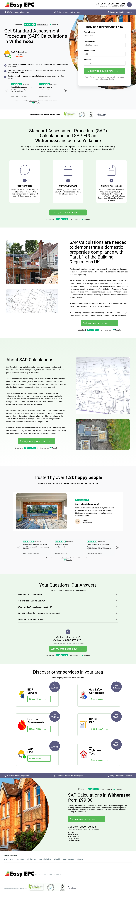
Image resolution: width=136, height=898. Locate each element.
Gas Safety (20, 859)
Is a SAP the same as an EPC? (31, 601)
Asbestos (80, 859)
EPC (5, 859)
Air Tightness (31, 859)
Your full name (89, 32)
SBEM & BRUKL (68, 859)
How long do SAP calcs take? (31, 619)
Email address (89, 41)
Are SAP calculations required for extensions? (39, 613)
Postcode (87, 60)
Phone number (89, 50)
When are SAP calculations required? (35, 607)
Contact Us (74, 306)
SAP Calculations (45, 859)
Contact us (75, 840)
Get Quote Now (104, 306)
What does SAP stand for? (30, 595)
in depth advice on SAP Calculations (105, 304)
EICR (11, 859)
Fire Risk (57, 859)
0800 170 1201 (116, 3)
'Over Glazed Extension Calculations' (112, 286)
